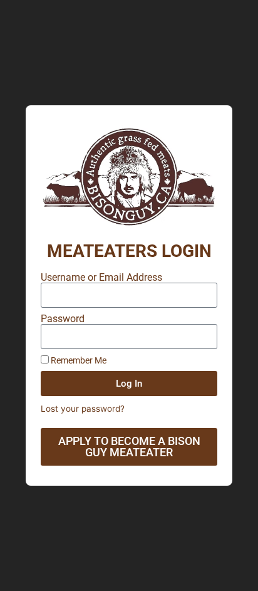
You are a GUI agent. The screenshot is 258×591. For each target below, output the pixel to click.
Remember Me (77, 360)
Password (63, 319)
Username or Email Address (101, 278)
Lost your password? (83, 409)
